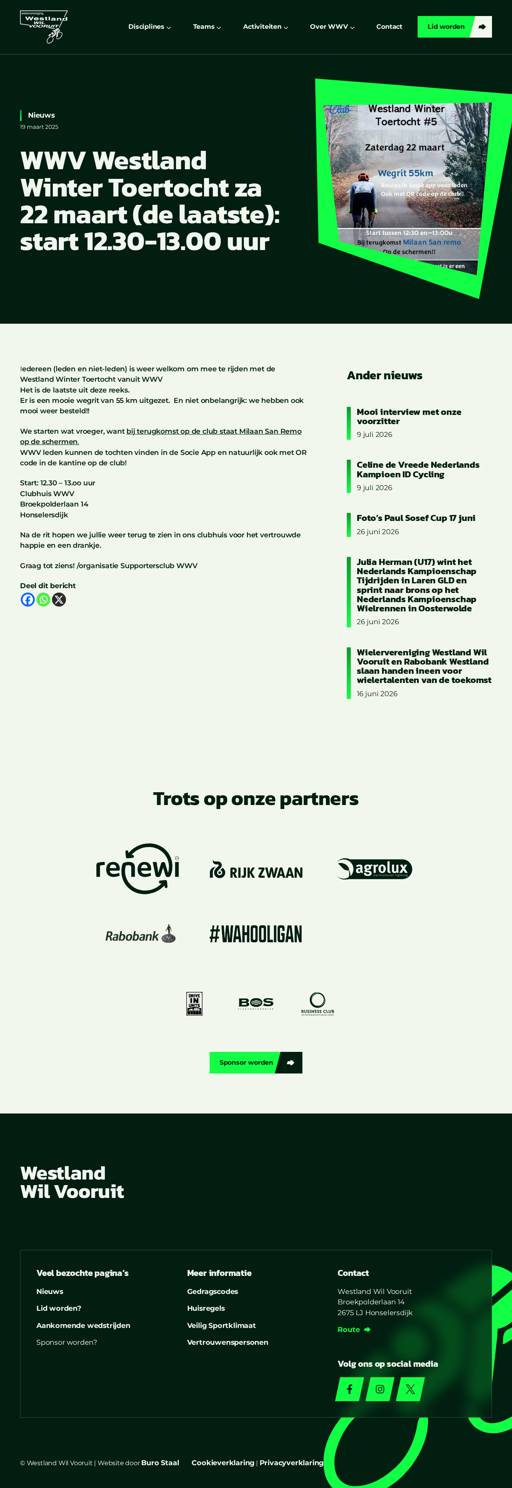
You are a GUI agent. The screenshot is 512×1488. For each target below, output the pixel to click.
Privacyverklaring (292, 1462)
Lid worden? (58, 1308)
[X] (59, 600)
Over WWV (329, 26)
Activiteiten (262, 26)
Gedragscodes (212, 1291)
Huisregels (206, 1308)
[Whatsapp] (43, 600)
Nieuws (41, 115)
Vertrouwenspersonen (227, 1342)
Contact (389, 26)
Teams (204, 26)
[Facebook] (28, 600)
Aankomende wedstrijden (83, 1325)
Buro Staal (160, 1462)
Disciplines (146, 26)
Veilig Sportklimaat (221, 1325)
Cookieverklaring (223, 1462)
